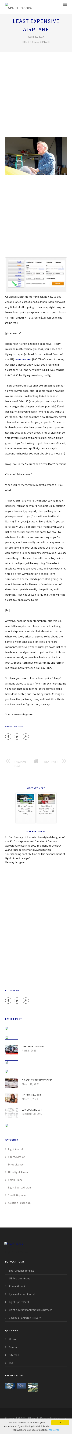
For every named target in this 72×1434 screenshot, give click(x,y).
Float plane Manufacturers (37, 1080)
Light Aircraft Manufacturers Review (30, 1309)
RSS (11, 1362)
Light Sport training (33, 1046)
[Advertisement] (36, 97)
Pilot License (16, 1164)
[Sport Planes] (18, 7)
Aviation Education (19, 1202)
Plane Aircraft (17, 1286)
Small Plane (15, 1179)
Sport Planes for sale (21, 1270)
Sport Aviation (16, 1156)
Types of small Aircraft (22, 1294)
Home (26, 42)
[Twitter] (17, 736)
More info (54, 1429)
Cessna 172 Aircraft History (25, 1317)
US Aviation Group (19, 1278)
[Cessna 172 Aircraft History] (21, 1387)
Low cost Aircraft (32, 1109)
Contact (14, 1347)
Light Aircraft (16, 1149)
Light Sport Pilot (19, 1302)
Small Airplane (41, 42)
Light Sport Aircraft (19, 1187)
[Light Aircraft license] (33, 1387)
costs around (23, 359)
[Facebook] (8, 736)
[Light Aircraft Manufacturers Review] (10, 1387)
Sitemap (14, 1355)
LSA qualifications (31, 1094)
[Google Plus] (26, 736)
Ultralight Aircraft (19, 1172)
